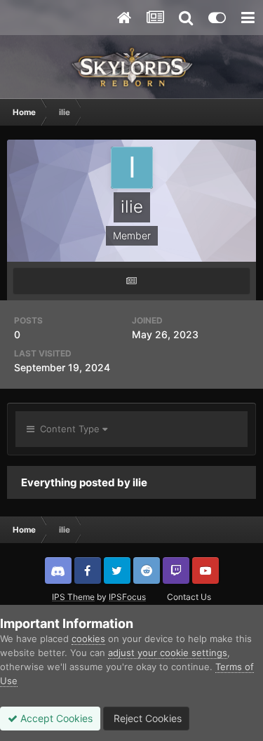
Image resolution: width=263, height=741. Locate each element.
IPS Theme (73, 597)
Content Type (68, 428)
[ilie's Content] (131, 281)
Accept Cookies (55, 718)
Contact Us (189, 597)
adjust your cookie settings (167, 652)
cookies (88, 638)
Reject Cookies (146, 718)
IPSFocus (127, 597)
